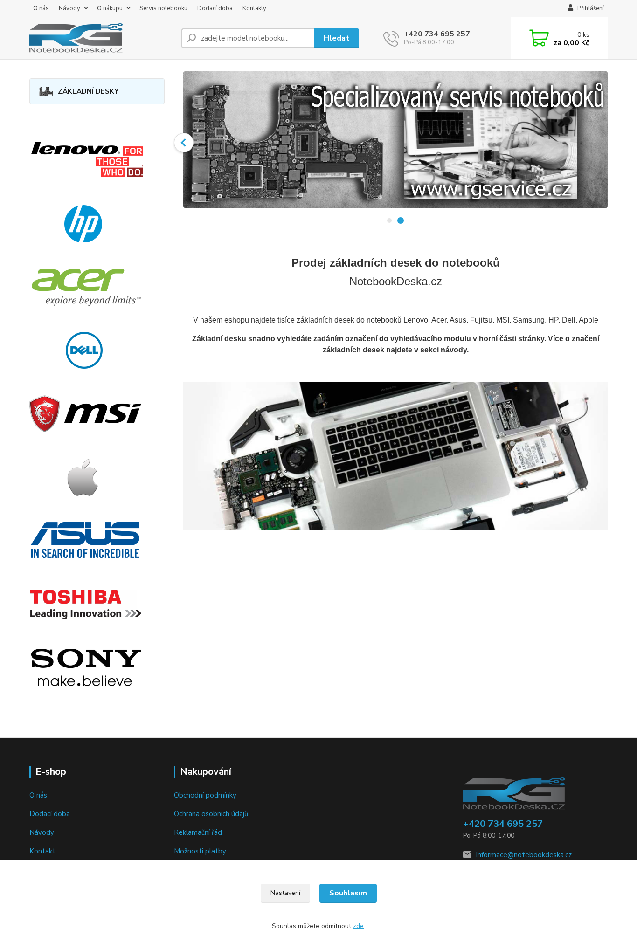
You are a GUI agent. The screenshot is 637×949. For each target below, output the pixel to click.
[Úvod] (101, 38)
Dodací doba (215, 8)
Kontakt (42, 851)
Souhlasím (348, 893)
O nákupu (110, 8)
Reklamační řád (198, 832)
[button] (184, 142)
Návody (69, 8)
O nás (41, 8)
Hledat (336, 38)
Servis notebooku (163, 8)
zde (358, 925)
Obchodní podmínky (205, 795)
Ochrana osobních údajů (211, 813)
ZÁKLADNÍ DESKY (88, 91)
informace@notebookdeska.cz (524, 855)
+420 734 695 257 (437, 34)
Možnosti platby (200, 851)
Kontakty (254, 8)
